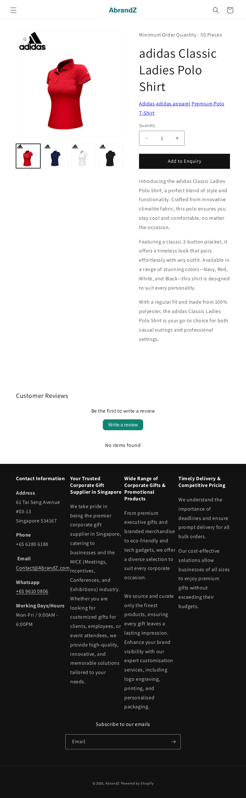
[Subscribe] (173, 741)
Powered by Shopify (137, 783)
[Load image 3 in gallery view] (83, 156)
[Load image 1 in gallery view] (28, 156)
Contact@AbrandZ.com (43, 567)
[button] (13, 10)
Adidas (147, 103)
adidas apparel (173, 103)
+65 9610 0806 (32, 591)
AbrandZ (112, 783)
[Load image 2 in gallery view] (56, 156)
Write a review (123, 424)
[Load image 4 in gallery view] (111, 156)
